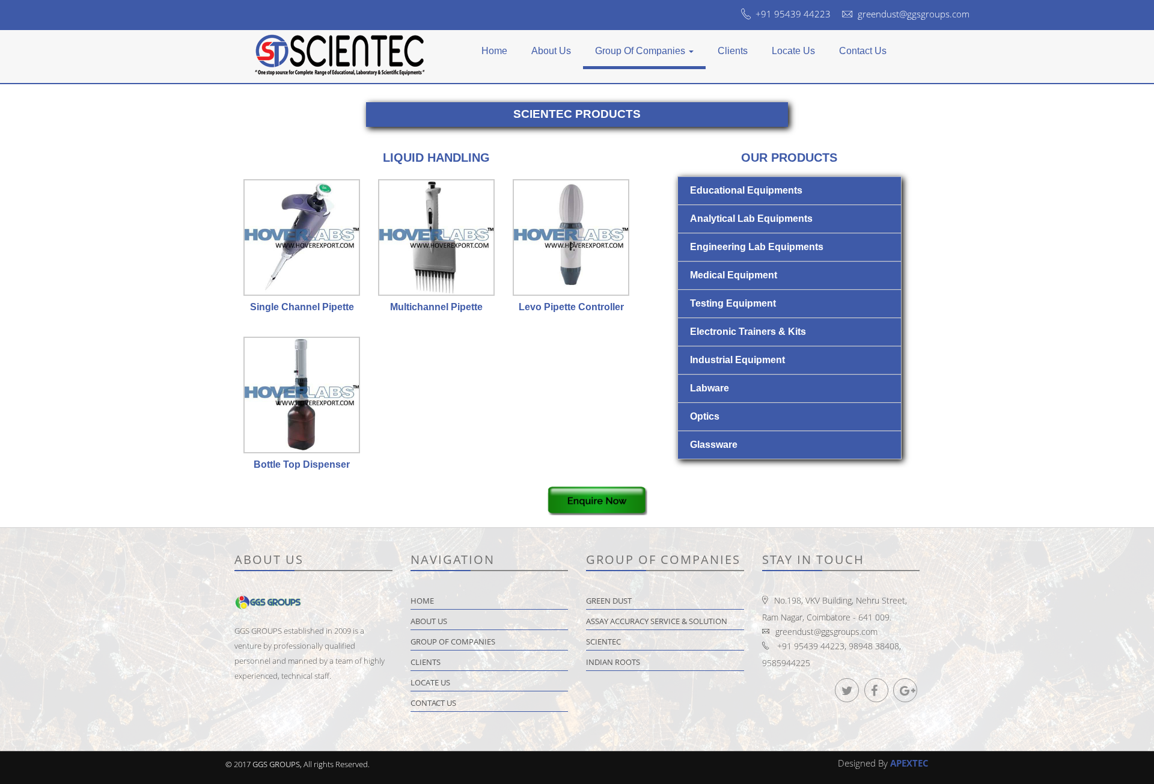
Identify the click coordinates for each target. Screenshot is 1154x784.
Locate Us (793, 51)
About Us (551, 51)
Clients (733, 51)
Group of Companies (641, 51)
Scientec (603, 641)
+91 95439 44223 (793, 14)
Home (494, 51)
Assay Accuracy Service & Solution (656, 621)
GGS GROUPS (276, 764)
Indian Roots (613, 662)
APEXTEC (909, 763)
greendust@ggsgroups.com (913, 14)
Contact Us (863, 51)
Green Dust (609, 600)
